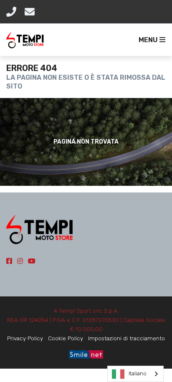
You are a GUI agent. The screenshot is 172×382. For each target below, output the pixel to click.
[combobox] (135, 374)
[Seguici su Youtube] (31, 261)
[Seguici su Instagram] (20, 261)
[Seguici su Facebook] (9, 261)
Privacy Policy (25, 338)
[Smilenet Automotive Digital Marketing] (86, 353)
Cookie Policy (65, 338)
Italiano (138, 373)
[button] (150, 40)
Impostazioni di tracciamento (126, 338)
